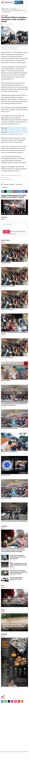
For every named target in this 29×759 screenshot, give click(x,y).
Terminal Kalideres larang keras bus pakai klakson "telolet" (13, 379)
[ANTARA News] (7, 2)
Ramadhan (6, 8)
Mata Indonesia (5, 734)
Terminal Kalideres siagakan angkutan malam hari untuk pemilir (14, 497)
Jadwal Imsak (19, 723)
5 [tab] (18, 608)
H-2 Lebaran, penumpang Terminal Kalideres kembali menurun (13, 262)
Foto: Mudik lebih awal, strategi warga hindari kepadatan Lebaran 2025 (14, 404)
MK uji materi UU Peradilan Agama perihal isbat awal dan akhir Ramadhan (17, 557)
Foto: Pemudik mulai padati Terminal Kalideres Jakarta (14, 333)
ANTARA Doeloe (5, 737)
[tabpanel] (14, 598)
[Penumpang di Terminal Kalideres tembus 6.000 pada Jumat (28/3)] (14, 276)
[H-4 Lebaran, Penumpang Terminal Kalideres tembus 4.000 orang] (14, 299)
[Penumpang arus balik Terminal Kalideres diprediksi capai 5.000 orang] (14, 418)
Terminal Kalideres (9, 184)
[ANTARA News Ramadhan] (9, 697)
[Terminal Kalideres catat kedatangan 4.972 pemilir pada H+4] (14, 465)
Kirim (6, 231)
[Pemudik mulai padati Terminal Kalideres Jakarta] (14, 322)
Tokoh (17, 716)
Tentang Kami (19, 741)
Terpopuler (4, 711)
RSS (17, 746)
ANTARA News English (22, 727)
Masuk (17, 729)
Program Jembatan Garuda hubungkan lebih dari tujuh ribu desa (13, 626)
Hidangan (18, 711)
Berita (17, 706)
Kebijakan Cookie (20, 739)
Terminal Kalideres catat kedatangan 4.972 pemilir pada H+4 (13, 474)
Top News (4, 526)
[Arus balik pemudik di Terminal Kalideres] (14, 511)
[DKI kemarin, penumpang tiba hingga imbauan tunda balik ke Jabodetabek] (14, 441)
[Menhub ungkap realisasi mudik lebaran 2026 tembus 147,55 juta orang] (5, 564)
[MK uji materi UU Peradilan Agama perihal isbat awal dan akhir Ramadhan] (5, 557)
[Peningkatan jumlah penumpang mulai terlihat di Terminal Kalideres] (14, 347)
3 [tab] (14, 608)
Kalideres (4, 187)
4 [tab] (16, 608)
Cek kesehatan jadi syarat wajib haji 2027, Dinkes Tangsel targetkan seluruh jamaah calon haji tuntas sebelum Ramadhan (13, 550)
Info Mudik (13, 8)
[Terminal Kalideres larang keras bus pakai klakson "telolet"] (14, 370)
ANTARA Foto (19, 749)
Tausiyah (18, 718)
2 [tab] (12, 608)
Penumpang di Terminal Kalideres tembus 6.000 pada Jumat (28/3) (13, 285)
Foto (2, 585)
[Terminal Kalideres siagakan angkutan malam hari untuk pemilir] (14, 488)
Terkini (3, 706)
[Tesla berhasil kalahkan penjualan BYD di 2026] (5, 579)
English (17, 721)
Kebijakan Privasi (20, 737)
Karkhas (3, 727)
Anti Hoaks (4, 729)
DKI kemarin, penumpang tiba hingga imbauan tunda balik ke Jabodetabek (14, 450)
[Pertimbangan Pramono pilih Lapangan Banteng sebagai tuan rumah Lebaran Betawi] (5, 572)
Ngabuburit (19, 708)
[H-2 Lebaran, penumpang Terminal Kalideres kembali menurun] (14, 252)
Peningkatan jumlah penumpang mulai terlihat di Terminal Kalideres (14, 356)
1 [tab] (10, 608)
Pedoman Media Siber (21, 744)
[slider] (5, 213)
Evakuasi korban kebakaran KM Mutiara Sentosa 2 (13, 683)
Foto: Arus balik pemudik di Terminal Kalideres (14, 521)
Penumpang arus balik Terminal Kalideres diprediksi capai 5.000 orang (13, 427)
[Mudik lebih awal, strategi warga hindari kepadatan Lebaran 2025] (14, 393)
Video (11, 562)
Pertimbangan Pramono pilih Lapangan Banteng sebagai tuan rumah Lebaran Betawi (18, 572)
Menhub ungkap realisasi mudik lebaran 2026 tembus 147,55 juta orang (18, 565)
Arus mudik (19, 184)
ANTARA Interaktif (6, 732)
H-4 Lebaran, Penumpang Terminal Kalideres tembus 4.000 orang (13, 308)
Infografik (4, 634)
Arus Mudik (4, 15)
